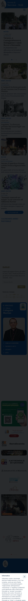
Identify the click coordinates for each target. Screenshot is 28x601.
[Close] (24, 576)
